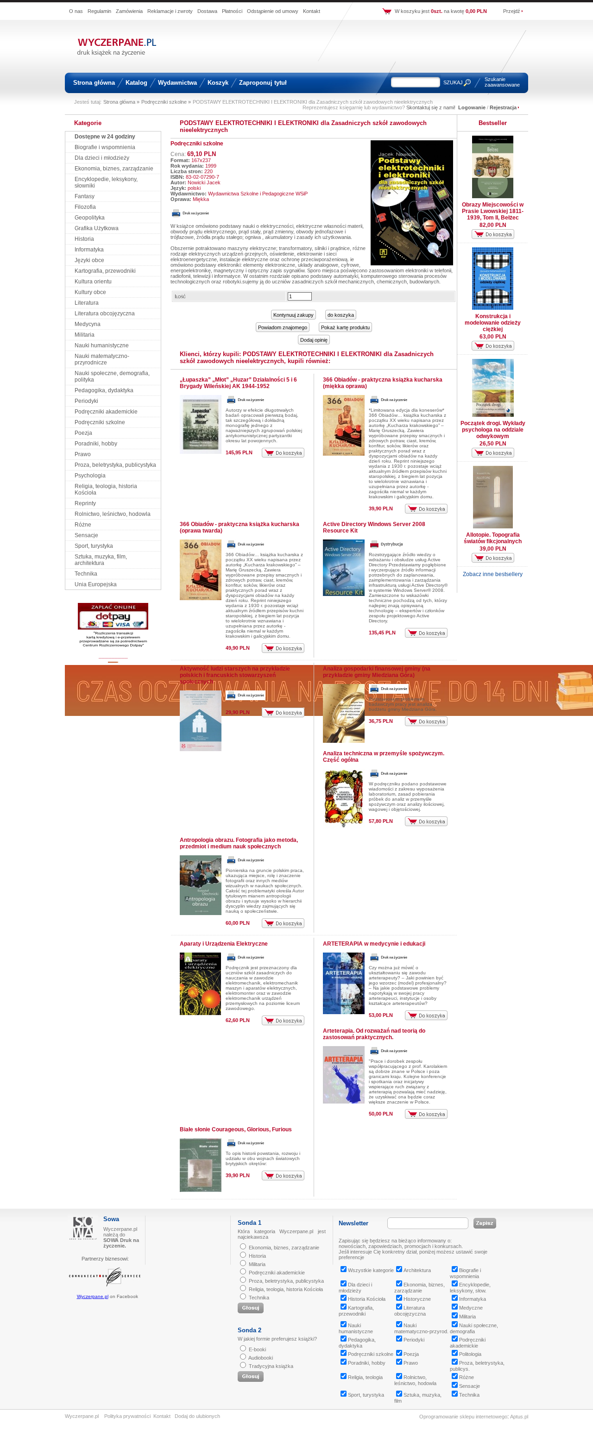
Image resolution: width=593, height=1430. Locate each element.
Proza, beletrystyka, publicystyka (115, 465)
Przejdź (511, 11)
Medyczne (471, 1308)
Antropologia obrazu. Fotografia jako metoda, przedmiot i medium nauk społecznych (239, 843)
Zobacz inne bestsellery (493, 574)
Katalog (136, 82)
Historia (84, 239)
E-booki (257, 1349)
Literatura (87, 303)
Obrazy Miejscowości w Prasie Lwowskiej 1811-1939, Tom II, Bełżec (493, 211)
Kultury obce (90, 292)
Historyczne (417, 1299)
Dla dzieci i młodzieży (102, 158)
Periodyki (86, 401)
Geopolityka (90, 217)
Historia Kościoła (366, 1299)
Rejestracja (503, 107)
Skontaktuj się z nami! (430, 107)
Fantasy (85, 196)
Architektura (417, 1270)
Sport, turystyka (94, 546)
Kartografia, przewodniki (105, 271)
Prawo (83, 454)
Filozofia (85, 207)
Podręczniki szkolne (100, 422)
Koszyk (218, 82)
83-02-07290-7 (202, 177)
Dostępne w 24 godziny (105, 136)
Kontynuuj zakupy (293, 315)
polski (194, 188)
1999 (210, 166)
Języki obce (89, 260)
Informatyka (89, 249)
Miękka (201, 199)
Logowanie (472, 107)
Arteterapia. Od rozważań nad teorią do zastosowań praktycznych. (374, 1034)
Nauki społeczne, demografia (474, 1328)
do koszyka (341, 315)
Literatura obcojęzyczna (105, 313)
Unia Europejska (96, 584)
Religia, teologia (365, 1377)
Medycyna (88, 324)
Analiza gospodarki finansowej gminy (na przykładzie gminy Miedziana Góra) (376, 671)
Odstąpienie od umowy (272, 11)
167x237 (201, 160)
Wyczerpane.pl (92, 1296)
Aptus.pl (519, 1416)
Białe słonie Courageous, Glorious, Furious (236, 1129)
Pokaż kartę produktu (345, 327)
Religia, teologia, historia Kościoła (286, 1289)
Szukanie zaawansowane (502, 82)
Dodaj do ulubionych (197, 1416)
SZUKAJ (453, 82)
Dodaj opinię (314, 340)
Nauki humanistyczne (102, 345)
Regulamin (99, 11)
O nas (76, 11)
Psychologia (90, 475)
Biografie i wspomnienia (105, 147)
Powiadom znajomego (282, 327)
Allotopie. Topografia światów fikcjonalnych (493, 538)
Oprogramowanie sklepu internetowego (463, 1416)
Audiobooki (260, 1358)
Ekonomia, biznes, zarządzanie (114, 168)
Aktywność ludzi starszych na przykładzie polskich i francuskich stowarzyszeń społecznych (235, 675)
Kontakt (311, 11)
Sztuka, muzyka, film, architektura (101, 559)
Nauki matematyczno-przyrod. (421, 1328)
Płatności (232, 11)
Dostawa (207, 11)
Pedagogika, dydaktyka (104, 390)
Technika (86, 574)
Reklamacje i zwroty (170, 11)
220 (208, 171)
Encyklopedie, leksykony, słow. (470, 1287)
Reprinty (85, 503)
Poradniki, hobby (96, 443)
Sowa (111, 1219)
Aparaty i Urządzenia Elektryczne (224, 944)
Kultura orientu (93, 281)
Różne (83, 524)
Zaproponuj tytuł (263, 82)
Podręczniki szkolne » (166, 102)
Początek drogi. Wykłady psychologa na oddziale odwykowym (493, 429)
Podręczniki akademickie (106, 411)
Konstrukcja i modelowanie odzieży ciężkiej (493, 322)
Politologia (470, 1354)
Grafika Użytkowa (97, 228)
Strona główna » (121, 102)
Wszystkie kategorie (371, 1270)
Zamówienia (129, 11)
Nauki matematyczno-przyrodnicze (102, 359)
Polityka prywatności (127, 1416)
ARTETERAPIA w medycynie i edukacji (374, 944)
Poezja (83, 433)
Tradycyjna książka (271, 1366)
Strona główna (94, 82)
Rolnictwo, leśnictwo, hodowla (113, 514)
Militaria (85, 335)
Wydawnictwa (177, 82)
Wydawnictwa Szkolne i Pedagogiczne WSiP (258, 193)
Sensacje (86, 535)
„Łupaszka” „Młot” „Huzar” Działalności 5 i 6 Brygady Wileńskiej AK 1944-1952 (238, 382)
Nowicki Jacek (204, 182)
